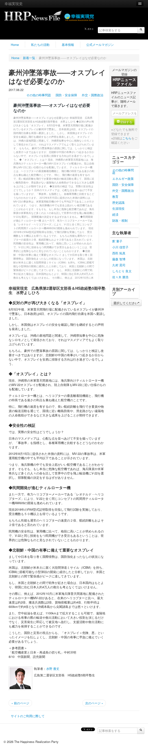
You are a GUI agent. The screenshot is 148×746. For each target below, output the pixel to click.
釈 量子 (117, 241)
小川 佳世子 (120, 247)
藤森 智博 (118, 259)
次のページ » (94, 703)
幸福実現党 (14, 3)
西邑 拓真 (118, 253)
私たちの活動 (40, 44)
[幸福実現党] (79, 16)
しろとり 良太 (122, 271)
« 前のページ (20, 703)
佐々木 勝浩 (120, 277)
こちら (126, 138)
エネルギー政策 (123, 178)
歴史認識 (118, 202)
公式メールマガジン (100, 44)
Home (15, 44)
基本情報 (68, 44)
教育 (115, 196)
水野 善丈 (52, 668)
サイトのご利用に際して (28, 716)
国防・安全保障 (66, 95)
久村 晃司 (118, 265)
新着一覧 (29, 57)
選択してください (125, 303)
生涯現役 (118, 208)
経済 (115, 214)
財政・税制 (120, 220)
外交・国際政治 (92, 95)
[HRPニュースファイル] (33, 14)
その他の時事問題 (38, 95)
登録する (126, 121)
